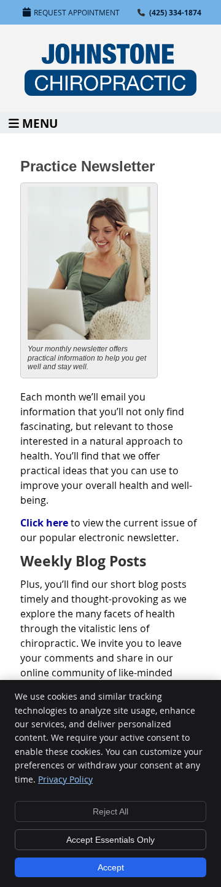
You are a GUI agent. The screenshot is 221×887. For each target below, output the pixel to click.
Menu (40, 122)
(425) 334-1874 (175, 12)
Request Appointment (77, 12)
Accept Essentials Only (110, 840)
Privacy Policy (65, 779)
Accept (111, 867)
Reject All (110, 811)
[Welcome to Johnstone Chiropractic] (110, 92)
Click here (44, 522)
